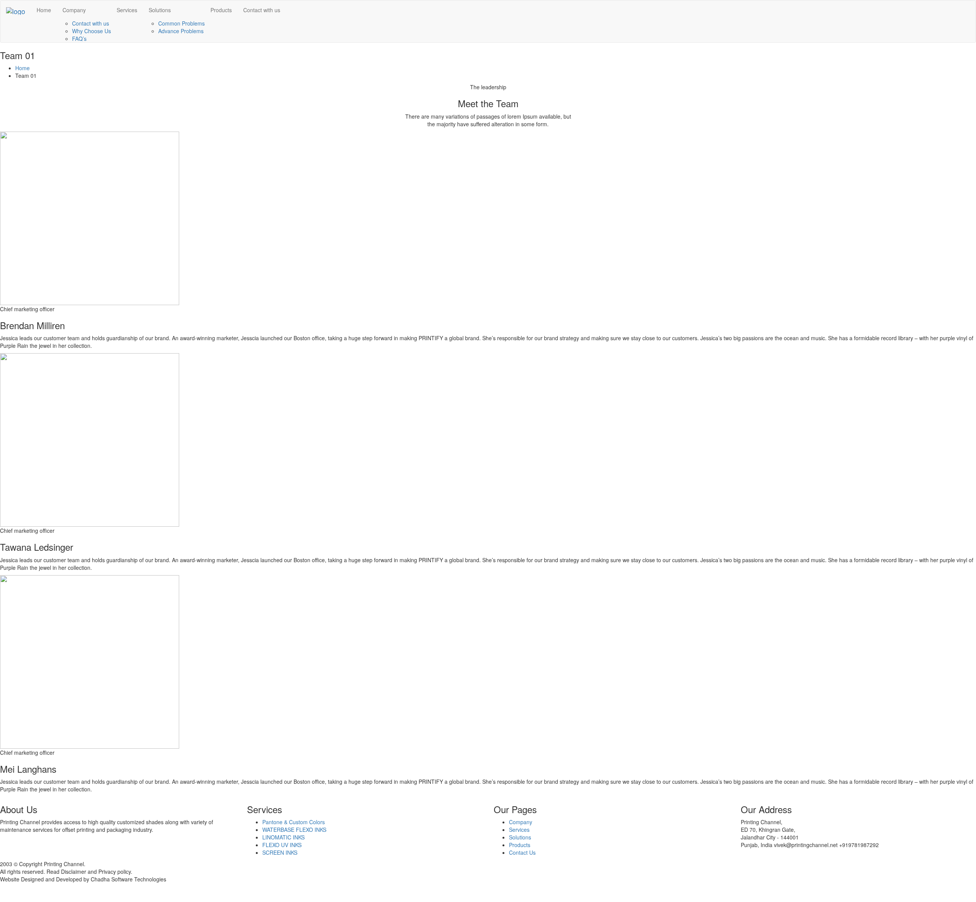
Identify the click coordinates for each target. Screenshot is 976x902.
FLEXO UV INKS (282, 845)
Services (127, 10)
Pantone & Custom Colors (293, 822)
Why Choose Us (91, 31)
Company (74, 10)
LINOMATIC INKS (283, 837)
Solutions (160, 10)
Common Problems (181, 23)
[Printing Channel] (15, 10)
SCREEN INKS (279, 852)
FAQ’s (79, 38)
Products (221, 10)
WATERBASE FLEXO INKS (294, 829)
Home (44, 10)
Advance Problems (181, 31)
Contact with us (90, 23)
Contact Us (522, 852)
